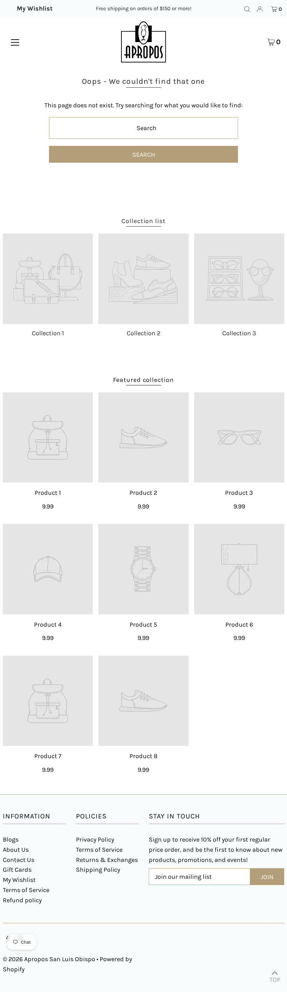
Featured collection (143, 380)
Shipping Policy (98, 869)
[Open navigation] (15, 41)
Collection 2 (143, 333)
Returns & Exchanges (107, 860)
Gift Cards (17, 869)
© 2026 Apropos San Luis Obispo (49, 959)
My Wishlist (19, 880)
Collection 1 (48, 333)
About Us (16, 849)
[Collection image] (48, 279)
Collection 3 (239, 333)
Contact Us (18, 860)
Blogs (11, 839)
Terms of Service (26, 890)
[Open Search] (247, 9)
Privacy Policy (95, 839)
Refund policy (22, 900)
